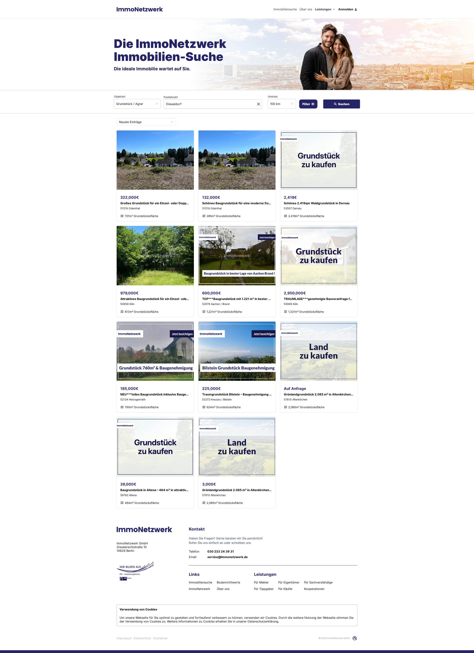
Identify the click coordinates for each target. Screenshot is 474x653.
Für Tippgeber (264, 589)
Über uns (223, 589)
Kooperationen (314, 589)
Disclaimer (160, 638)
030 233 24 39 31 (220, 551)
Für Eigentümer (288, 582)
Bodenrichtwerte (228, 582)
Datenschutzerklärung (263, 621)
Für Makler (261, 582)
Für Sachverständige (318, 582)
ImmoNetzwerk (199, 589)
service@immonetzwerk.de (227, 557)
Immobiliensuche (200, 582)
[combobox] (138, 103)
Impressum (124, 638)
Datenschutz (142, 638)
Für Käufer (285, 589)
